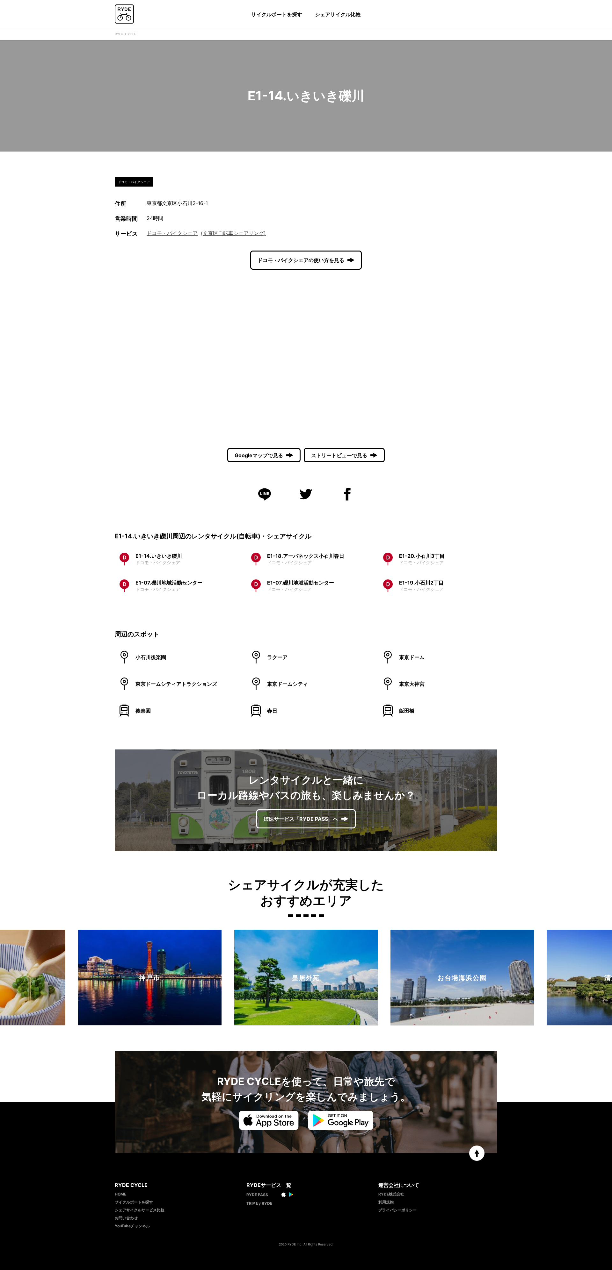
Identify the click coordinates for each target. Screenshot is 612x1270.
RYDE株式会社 (391, 1194)
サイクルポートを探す (276, 14)
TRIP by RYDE (259, 1203)
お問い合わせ (126, 1218)
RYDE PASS (257, 1194)
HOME (120, 1194)
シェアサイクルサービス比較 (139, 1210)
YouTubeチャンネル (132, 1226)
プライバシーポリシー (397, 1210)
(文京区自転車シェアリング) (233, 233)
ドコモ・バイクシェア (172, 233)
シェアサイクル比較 (338, 14)
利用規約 (386, 1202)
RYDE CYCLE (125, 34)
